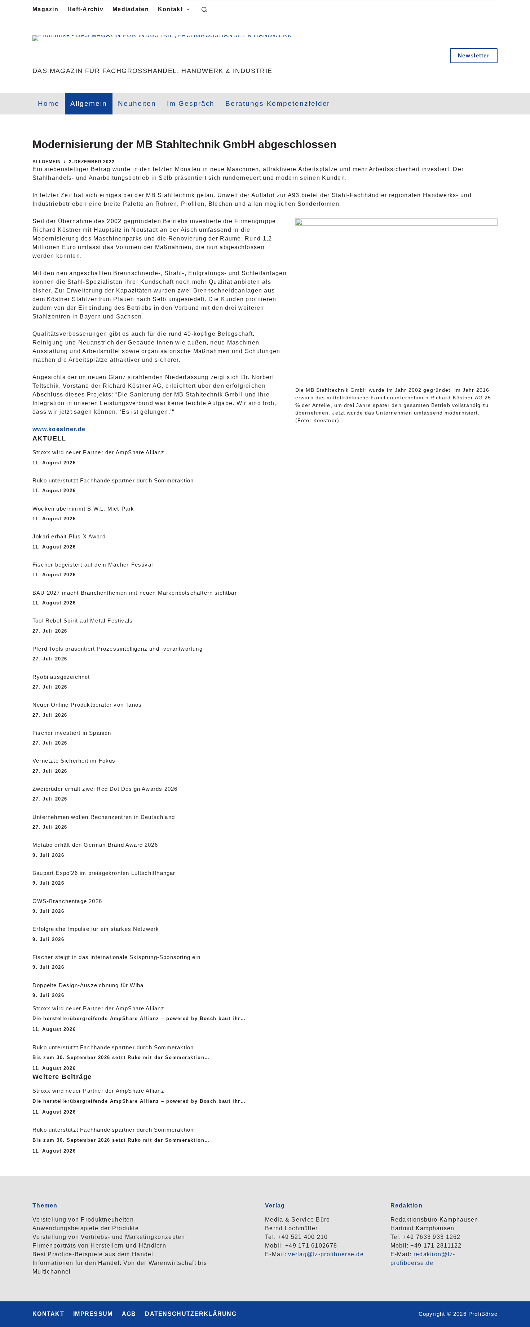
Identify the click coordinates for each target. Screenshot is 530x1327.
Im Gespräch (191, 103)
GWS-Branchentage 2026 (67, 901)
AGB (129, 1314)
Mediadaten (130, 9)
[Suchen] (204, 9)
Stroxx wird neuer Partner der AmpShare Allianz (98, 452)
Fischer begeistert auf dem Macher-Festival (92, 565)
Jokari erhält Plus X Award (69, 536)
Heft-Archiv (85, 9)
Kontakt (170, 9)
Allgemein (88, 103)
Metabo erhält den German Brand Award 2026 (95, 845)
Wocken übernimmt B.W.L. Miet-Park (83, 509)
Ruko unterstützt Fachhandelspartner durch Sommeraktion (113, 480)
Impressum (93, 1314)
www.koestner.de (58, 429)
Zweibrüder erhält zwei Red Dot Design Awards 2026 (104, 789)
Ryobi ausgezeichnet (61, 677)
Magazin (45, 9)
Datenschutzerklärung (191, 1314)
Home (48, 103)
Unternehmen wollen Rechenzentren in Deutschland (103, 817)
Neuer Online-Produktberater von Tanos (87, 705)
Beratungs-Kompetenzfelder (277, 103)
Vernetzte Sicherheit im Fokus (74, 761)
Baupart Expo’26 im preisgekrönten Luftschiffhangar (104, 873)
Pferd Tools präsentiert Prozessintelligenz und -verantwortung (117, 649)
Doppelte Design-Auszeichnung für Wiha (87, 985)
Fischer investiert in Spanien (71, 733)
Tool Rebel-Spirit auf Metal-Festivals (82, 621)
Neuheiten (137, 103)
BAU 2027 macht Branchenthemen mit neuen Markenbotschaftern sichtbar (134, 593)
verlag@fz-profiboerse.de (326, 1254)
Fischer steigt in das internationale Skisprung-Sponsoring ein (116, 957)
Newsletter (474, 55)
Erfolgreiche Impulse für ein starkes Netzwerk (95, 929)
